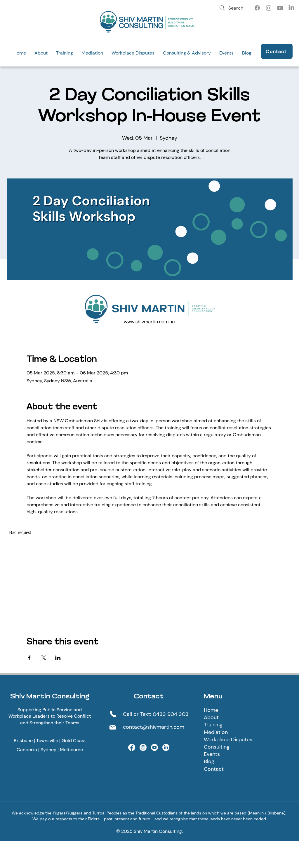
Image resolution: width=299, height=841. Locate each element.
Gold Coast (74, 740)
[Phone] (113, 714)
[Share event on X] (43, 658)
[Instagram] (268, 7)
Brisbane (23, 740)
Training (213, 724)
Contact (214, 768)
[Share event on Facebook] (29, 658)
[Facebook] (257, 7)
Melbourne (71, 750)
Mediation (216, 732)
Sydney (48, 750)
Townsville (47, 740)
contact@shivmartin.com (153, 726)
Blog (209, 761)
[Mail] (113, 727)
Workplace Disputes (228, 739)
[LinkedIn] (291, 7)
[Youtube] (280, 7)
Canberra (27, 750)
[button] (41, 53)
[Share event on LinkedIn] (58, 658)
